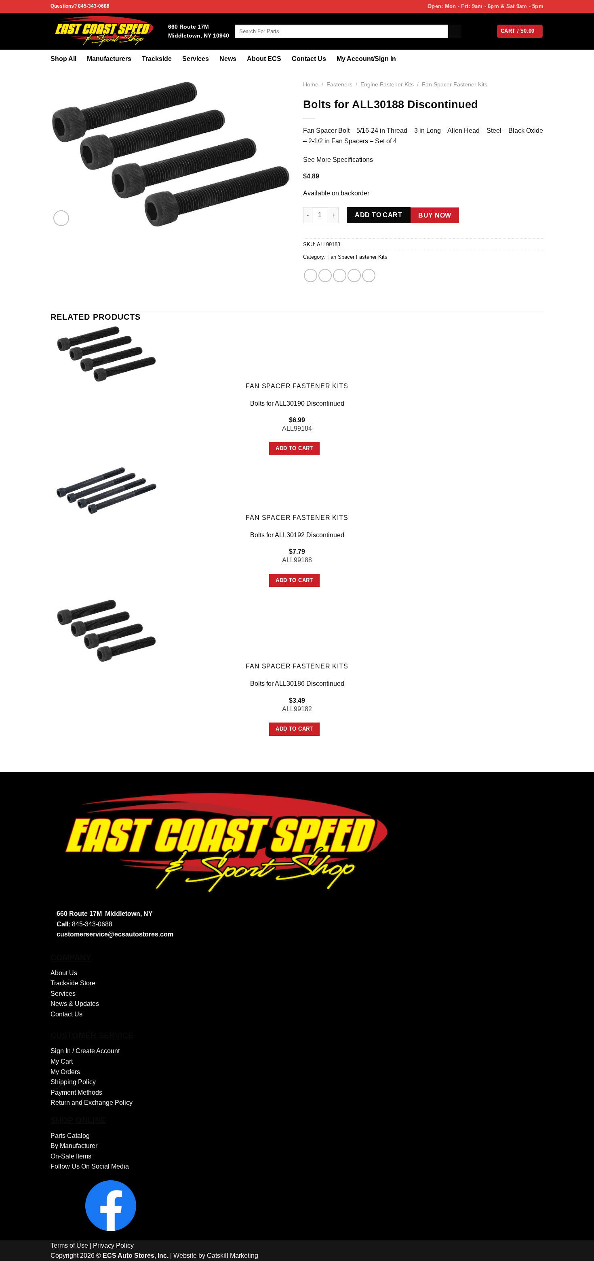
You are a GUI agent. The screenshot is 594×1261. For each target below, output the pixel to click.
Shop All (63, 58)
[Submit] (454, 31)
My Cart (62, 1061)
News (227, 58)
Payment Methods (76, 1092)
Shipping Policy (73, 1082)
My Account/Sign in (366, 58)
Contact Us (309, 58)
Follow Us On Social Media (90, 1166)
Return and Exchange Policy (92, 1102)
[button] (61, 218)
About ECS (264, 58)
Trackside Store (73, 983)
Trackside (157, 58)
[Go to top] (577, 1250)
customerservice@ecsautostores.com (115, 934)
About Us (64, 973)
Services (195, 58)
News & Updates (75, 1003)
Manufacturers (109, 58)
